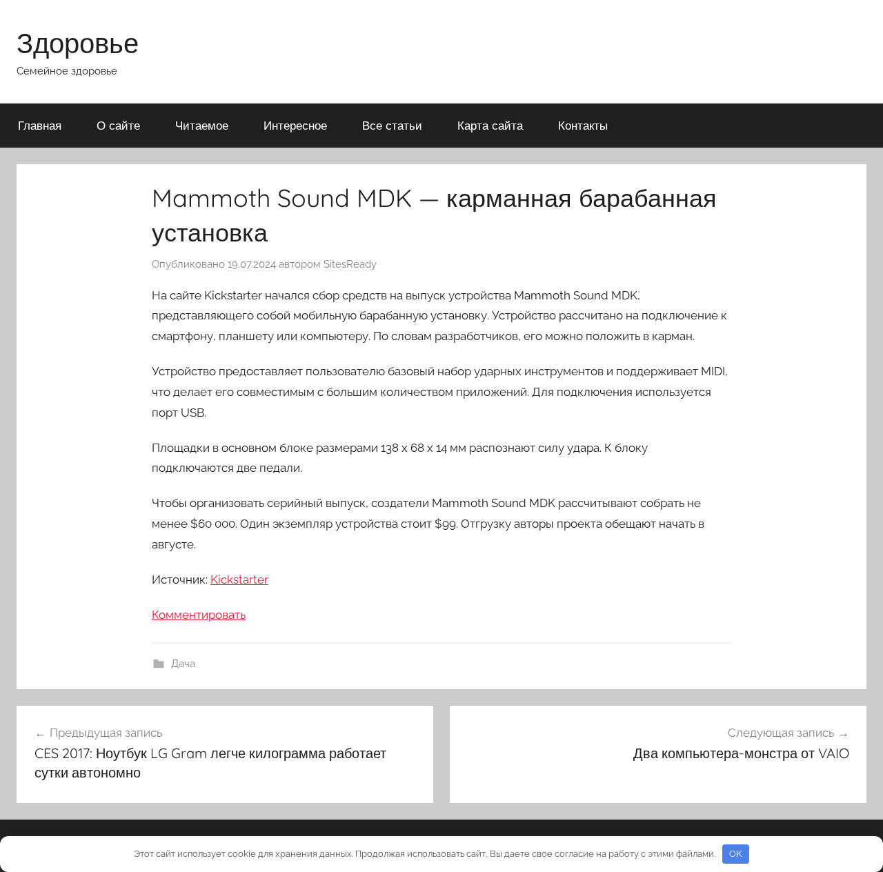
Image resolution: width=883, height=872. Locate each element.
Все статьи (392, 125)
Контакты (583, 125)
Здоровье (78, 43)
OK (735, 854)
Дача (183, 663)
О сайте (118, 125)
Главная (39, 125)
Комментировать (199, 615)
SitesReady (350, 264)
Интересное (295, 125)
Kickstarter (239, 579)
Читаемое (201, 125)
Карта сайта (490, 125)
